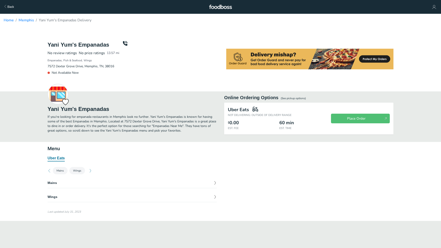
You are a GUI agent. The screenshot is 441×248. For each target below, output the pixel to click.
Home (9, 20)
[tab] (56, 158)
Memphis (26, 20)
